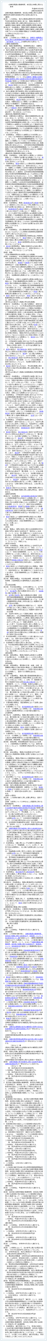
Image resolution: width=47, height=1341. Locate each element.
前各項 (14, 108)
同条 (21, 810)
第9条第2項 (25, 428)
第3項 (35, 967)
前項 (17, 163)
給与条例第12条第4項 (29, 496)
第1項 (10, 85)
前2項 (8, 366)
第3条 (20, 263)
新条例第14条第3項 (15, 1006)
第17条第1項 (21, 349)
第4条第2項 (12, 209)
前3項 (8, 432)
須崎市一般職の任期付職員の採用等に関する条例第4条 (24, 79)
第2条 (41, 787)
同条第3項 (13, 956)
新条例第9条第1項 (29, 989)
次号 (10, 595)
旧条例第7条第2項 (30, 1002)
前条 (36, 203)
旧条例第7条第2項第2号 (32, 1010)
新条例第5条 (25, 971)
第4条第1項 (28, 203)
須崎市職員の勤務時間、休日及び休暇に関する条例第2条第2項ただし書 (24, 936)
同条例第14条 (38, 709)
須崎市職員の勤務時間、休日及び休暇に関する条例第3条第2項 (24, 944)
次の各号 (13, 591)
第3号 (17, 595)
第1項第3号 (20, 872)
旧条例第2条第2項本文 (32, 950)
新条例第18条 (21, 1014)
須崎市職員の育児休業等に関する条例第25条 (25, 828)
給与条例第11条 (27, 707)
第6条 (27, 263)
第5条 (20, 506)
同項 (35, 291)
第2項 (17, 453)
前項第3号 (30, 872)
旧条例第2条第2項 (22, 967)
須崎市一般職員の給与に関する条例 (24, 40)
